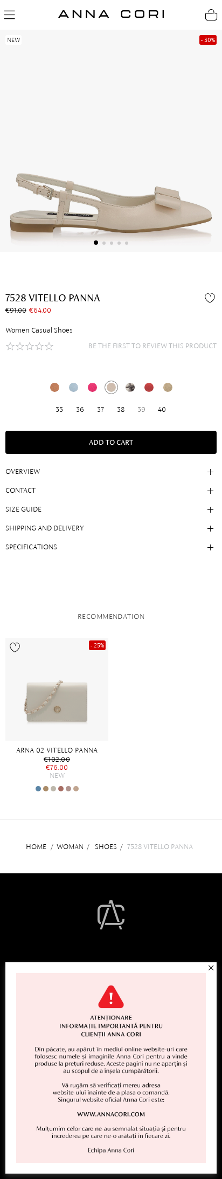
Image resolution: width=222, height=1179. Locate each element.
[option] (59, 715)
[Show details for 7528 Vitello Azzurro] (73, 387)
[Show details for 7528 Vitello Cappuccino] (54, 387)
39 (141, 409)
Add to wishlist (211, 297)
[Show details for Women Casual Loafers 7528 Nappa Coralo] (149, 387)
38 (120, 409)
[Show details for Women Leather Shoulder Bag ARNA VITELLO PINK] (68, 788)
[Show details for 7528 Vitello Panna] (111, 387)
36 (80, 409)
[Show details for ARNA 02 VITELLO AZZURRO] (38, 788)
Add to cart (111, 442)
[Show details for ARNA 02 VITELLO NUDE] (76, 788)
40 (162, 409)
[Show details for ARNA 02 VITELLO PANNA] (56, 689)
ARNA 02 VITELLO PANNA (57, 750)
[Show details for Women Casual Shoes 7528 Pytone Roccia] (130, 387)
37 (100, 409)
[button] (96, 242)
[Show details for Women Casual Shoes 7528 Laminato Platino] (167, 387)
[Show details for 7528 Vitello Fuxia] (92, 387)
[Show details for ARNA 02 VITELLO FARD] (61, 788)
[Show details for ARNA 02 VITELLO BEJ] (45, 788)
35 (59, 409)
